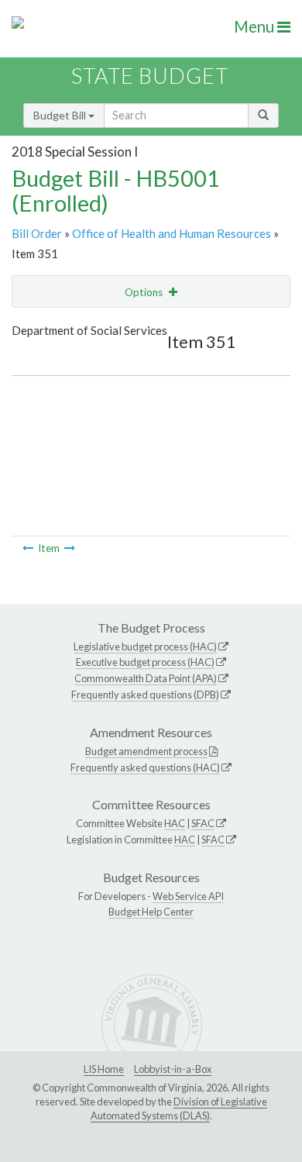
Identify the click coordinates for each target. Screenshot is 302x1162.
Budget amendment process (146, 751)
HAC (174, 823)
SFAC (202, 823)
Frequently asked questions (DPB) (145, 694)
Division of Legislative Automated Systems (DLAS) (179, 1108)
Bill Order (37, 233)
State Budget (149, 75)
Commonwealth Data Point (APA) (145, 678)
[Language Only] (69, 548)
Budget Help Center (151, 911)
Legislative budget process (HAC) (145, 646)
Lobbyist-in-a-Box (172, 1069)
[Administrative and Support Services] (27, 548)
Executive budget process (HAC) (145, 662)
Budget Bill (60, 115)
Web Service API (188, 896)
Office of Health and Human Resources (171, 233)
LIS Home (104, 1069)
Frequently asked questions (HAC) (145, 767)
